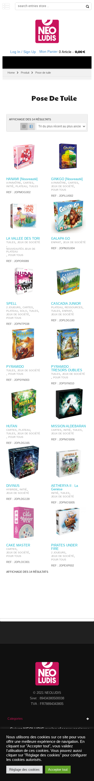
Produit (25, 72)
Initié (10, 186)
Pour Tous (58, 189)
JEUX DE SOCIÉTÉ (62, 186)
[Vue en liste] (31, 126)
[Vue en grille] (24, 126)
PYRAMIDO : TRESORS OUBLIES (66, 368)
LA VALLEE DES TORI (23, 238)
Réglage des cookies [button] (24, 769)
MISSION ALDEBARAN (68, 426)
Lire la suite (34, 169)
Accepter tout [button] (58, 769)
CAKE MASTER (18, 545)
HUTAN (11, 426)
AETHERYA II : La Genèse (64, 487)
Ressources (73, 307)
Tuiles (33, 186)
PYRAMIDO (15, 367)
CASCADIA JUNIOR (66, 303)
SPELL (11, 303)
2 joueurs (13, 307)
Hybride (12, 489)
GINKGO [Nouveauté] (67, 179)
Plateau (21, 186)
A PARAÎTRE (13, 182)
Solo (23, 310)
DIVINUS (13, 486)
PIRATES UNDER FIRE (64, 547)
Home (11, 72)
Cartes (28, 182)
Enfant (56, 242)
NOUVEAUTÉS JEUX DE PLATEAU (20, 250)
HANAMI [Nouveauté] (22, 179)
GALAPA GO (60, 238)
